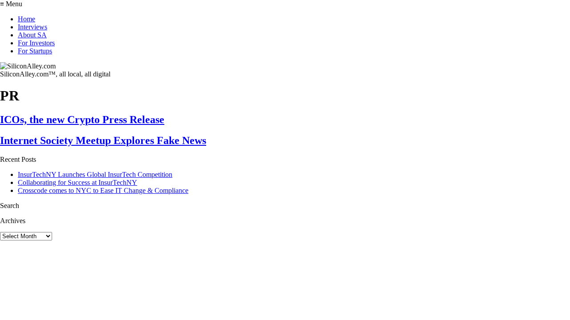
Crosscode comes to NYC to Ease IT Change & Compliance (103, 190)
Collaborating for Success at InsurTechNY (77, 182)
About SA (32, 35)
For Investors (36, 43)
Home (26, 19)
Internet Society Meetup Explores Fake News (103, 140)
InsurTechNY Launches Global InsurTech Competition (95, 174)
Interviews (32, 27)
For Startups (35, 51)
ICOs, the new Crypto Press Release (82, 119)
